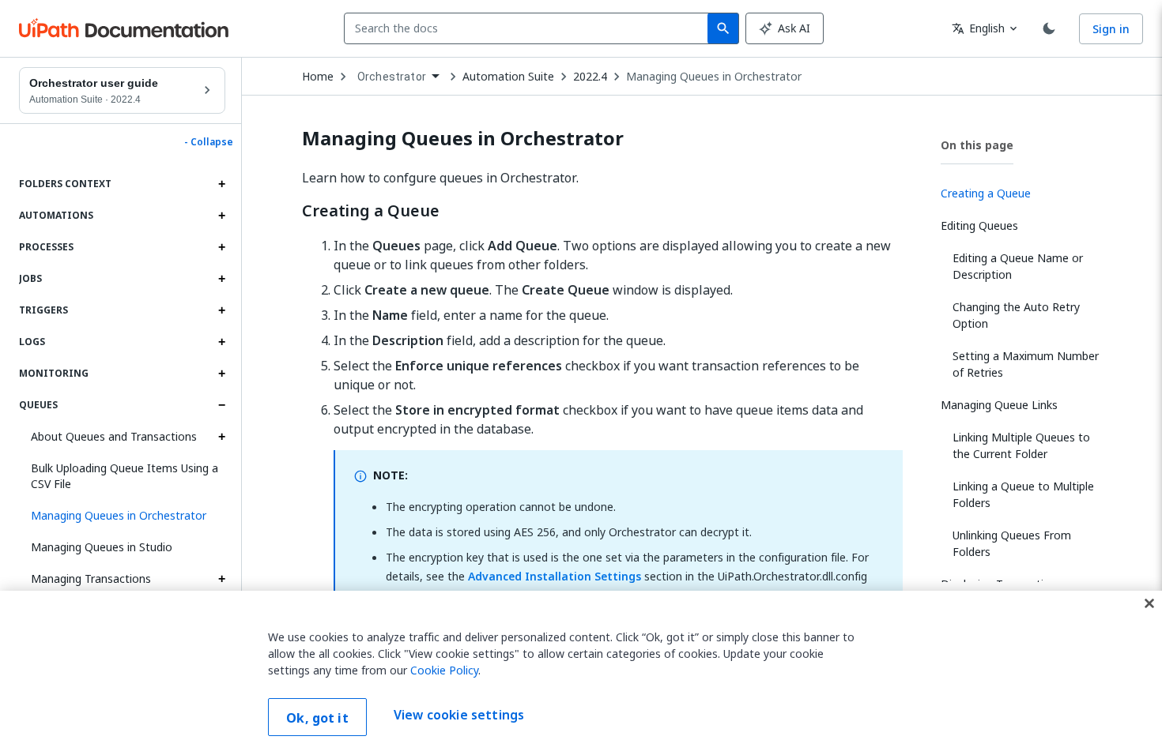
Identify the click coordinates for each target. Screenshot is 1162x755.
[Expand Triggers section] (221, 310)
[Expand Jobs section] (221, 279)
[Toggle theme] (1049, 28)
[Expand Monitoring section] (221, 373)
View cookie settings (459, 715)
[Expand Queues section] (221, 405)
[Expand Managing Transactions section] (221, 579)
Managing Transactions (91, 578)
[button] (122, 516)
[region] (581, 673)
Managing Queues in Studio (101, 547)
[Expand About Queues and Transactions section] (221, 437)
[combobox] (529, 28)
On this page (977, 145)
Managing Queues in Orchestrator (714, 76)
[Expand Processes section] (221, 247)
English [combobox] (978, 28)
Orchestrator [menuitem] (391, 76)
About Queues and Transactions (114, 436)
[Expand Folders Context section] (221, 184)
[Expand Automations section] (221, 215)
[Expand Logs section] (221, 342)
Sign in (1111, 29)
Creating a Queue (371, 211)
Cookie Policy (444, 670)
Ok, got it (317, 717)
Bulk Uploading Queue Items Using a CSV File (124, 476)
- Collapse (208, 142)
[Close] (1149, 603)
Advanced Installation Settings (554, 576)
